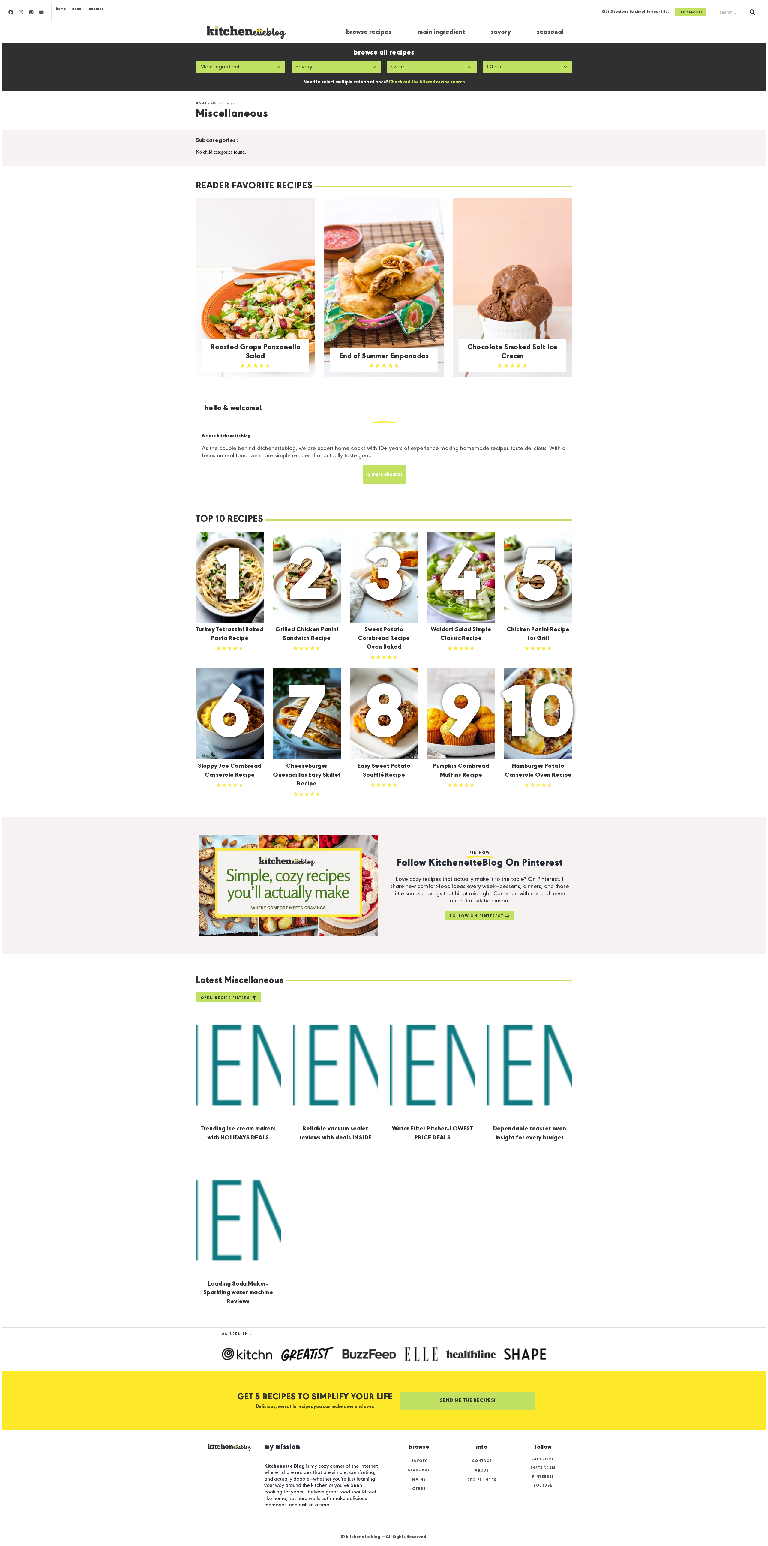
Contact (96, 9)
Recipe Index (481, 1480)
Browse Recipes (369, 32)
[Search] (752, 12)
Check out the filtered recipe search (427, 82)
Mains (419, 1479)
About (77, 9)
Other (419, 1489)
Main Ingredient (441, 32)
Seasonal (550, 32)
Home (61, 9)
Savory (501, 32)
